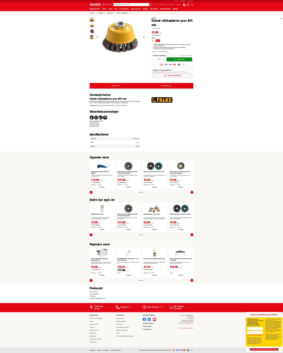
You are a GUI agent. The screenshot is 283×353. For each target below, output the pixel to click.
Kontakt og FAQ (94, 324)
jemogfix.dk (92, 350)
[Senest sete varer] (281, 18)
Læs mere (154, 51)
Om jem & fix (119, 324)
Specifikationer (166, 85)
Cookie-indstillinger (116, 350)
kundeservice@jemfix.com (187, 323)
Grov (157, 40)
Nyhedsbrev (182, 1)
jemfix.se (99, 350)
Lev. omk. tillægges (156, 35)
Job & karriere (170, 4)
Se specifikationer (163, 51)
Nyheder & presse (121, 321)
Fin (153, 40)
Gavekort (176, 1)
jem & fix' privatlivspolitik (273, 331)
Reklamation (93, 333)
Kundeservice (190, 1)
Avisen (155, 4)
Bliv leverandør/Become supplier (125, 336)
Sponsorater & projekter (122, 327)
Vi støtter (178, 4)
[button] (140, 192)
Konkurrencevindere (121, 330)
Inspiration (162, 4)
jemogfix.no (106, 350)
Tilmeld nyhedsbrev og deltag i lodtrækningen (264, 349)
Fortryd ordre (93, 342)
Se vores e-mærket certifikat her (186, 328)
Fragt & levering (94, 330)
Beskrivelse (115, 85)
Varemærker (93, 336)
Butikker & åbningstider (96, 318)
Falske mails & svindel (95, 339)
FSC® (117, 333)
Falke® (154, 18)
